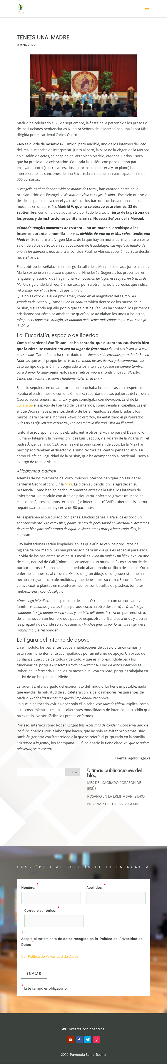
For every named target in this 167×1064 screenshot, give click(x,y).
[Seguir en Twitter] (87, 1039)
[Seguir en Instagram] (96, 1039)
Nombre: (30, 887)
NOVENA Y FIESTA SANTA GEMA (112, 804)
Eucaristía (25, 405)
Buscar (72, 772)
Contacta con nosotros (85, 1029)
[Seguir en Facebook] (79, 1039)
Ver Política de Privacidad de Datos (49, 956)
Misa (68, 484)
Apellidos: (96, 887)
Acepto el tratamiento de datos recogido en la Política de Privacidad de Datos (82, 941)
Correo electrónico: (42, 910)
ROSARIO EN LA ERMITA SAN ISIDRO (116, 796)
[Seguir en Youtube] (70, 1039)
